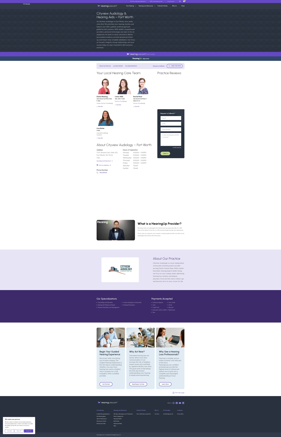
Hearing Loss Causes (101, 421)
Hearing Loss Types (101, 423)
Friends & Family (141, 410)
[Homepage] (105, 6)
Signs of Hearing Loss (101, 418)
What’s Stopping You (118, 416)
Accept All (28, 431)
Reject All (19, 431)
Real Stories (116, 421)
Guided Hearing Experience (103, 414)
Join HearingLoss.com (168, 414)
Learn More (165, 384)
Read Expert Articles (138, 384)
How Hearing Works (101, 416)
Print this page (179, 393)
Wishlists (180, 1)
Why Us (157, 410)
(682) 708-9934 (176, 66)
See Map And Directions (104, 161)
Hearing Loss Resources (120, 410)
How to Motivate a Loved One (144, 414)
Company (180, 410)
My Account (171, 1)
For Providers (166, 410)
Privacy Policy (180, 414)
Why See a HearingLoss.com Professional (123, 414)
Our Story (157, 414)
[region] (19, 425)
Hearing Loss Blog (118, 423)
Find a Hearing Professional (138, 1)
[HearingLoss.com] (108, 403)
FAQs (115, 425)
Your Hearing (100, 410)
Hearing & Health (118, 418)
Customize (9, 431)
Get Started (106, 384)
